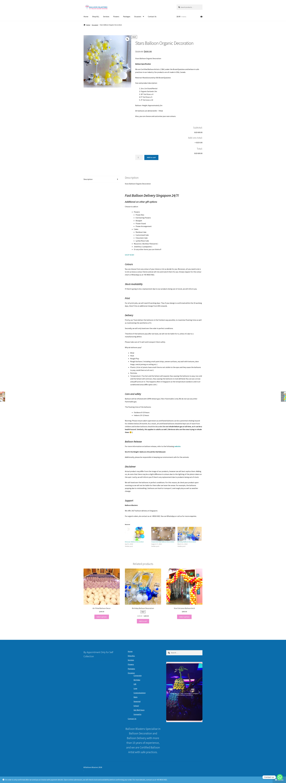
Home (86, 16)
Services (106, 16)
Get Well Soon (139, 710)
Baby (135, 697)
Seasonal (137, 701)
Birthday (137, 680)
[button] (169, 692)
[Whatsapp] (280, 777)
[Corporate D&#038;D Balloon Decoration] (163, 534)
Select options (102, 617)
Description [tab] (88, 179)
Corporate (138, 675)
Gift (135, 684)
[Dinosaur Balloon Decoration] (137, 534)
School (136, 706)
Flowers (116, 16)
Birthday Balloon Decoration (187, 542)
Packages (126, 16)
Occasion (137, 16)
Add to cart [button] (143, 621)
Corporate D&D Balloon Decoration (162, 542)
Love (135, 688)
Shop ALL (95, 16)
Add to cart (151, 157)
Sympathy (137, 714)
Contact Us (152, 16)
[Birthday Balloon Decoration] (190, 534)
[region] (184, 692)
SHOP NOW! (129, 255)
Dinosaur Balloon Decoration (134, 542)
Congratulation (140, 693)
